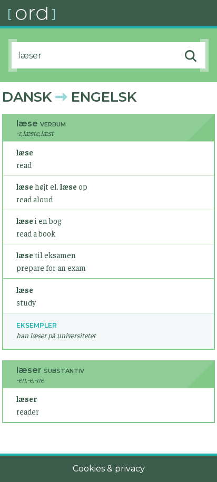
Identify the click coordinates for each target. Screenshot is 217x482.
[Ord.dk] (112, 13)
